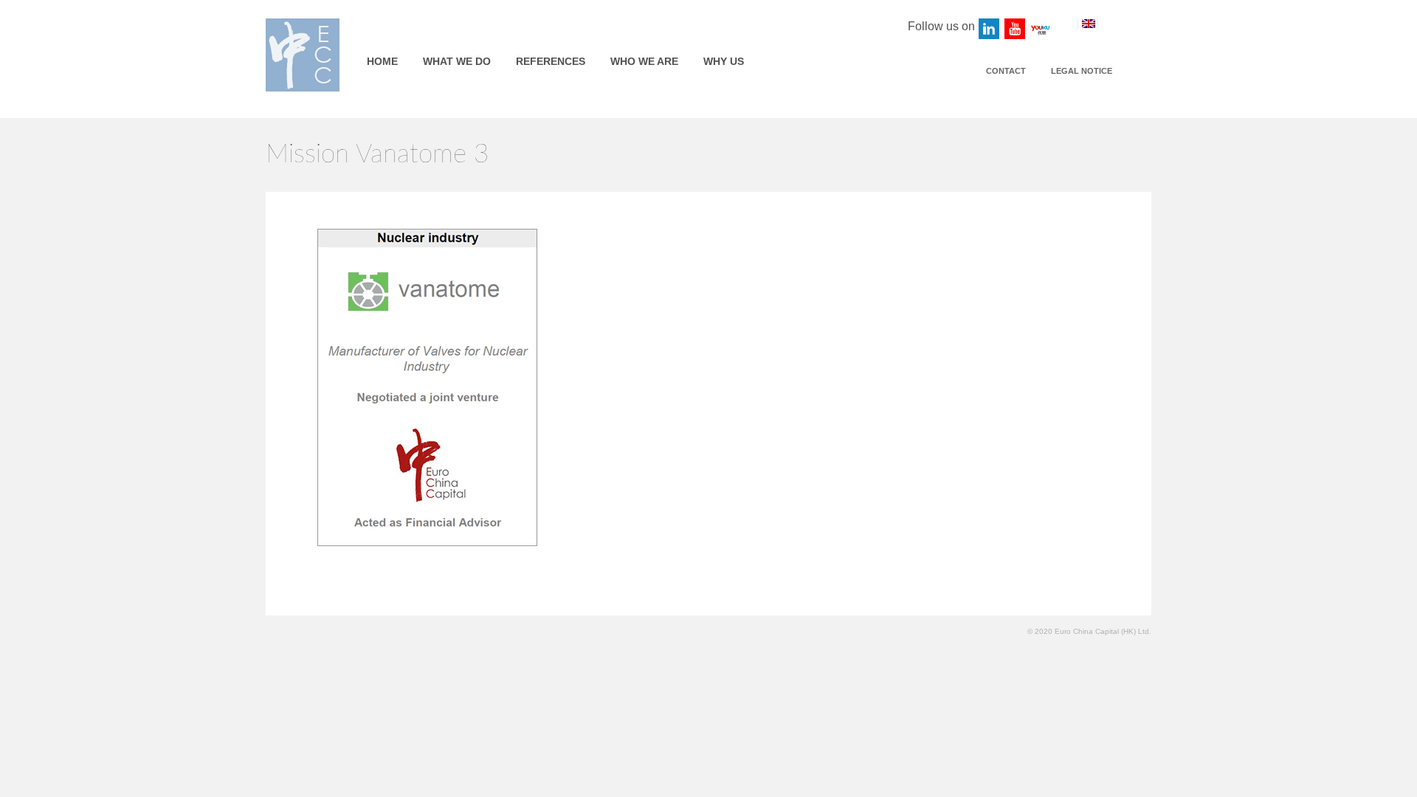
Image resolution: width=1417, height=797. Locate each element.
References (550, 61)
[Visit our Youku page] (1041, 29)
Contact (1006, 70)
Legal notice (1081, 70)
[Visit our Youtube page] (1015, 29)
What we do (457, 61)
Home (382, 61)
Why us (723, 61)
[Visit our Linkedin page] (990, 29)
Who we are (644, 61)
